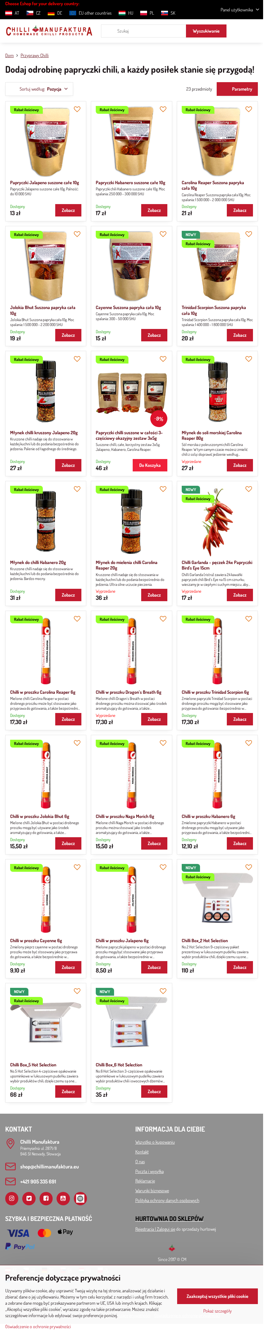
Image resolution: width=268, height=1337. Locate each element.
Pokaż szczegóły (217, 1311)
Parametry (241, 89)
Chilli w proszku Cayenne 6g (36, 940)
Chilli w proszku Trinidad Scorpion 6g (215, 692)
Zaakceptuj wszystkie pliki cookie (217, 1296)
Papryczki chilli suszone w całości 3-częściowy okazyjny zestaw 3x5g (129, 435)
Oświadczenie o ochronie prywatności (38, 1326)
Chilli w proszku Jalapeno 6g (122, 940)
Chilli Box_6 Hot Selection (119, 1064)
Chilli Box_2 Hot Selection (205, 940)
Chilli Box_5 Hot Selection (33, 1064)
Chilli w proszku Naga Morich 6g (125, 816)
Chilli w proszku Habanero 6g (208, 816)
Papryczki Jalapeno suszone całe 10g (44, 182)
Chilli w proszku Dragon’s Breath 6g (128, 692)
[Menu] (255, 30)
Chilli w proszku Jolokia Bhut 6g (39, 816)
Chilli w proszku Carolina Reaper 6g (42, 692)
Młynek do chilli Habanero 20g (38, 562)
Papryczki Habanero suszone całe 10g (130, 182)
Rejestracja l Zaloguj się (155, 1229)
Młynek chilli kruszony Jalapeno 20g (44, 432)
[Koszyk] (239, 30)
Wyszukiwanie (206, 31)
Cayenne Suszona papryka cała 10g (128, 307)
